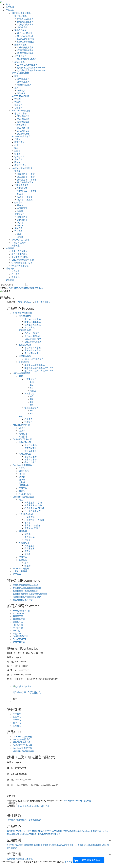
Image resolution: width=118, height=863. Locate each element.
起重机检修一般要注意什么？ (26, 590)
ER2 (32, 381)
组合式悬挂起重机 (25, 21)
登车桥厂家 (18, 621)
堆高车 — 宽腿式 (25, 199)
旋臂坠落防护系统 (25, 50)
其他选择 (18, 231)
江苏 (29, 806)
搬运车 (17, 170)
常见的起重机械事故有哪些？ (26, 585)
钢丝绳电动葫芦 (24, 84)
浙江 (43, 806)
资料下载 (20, 820)
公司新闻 (16, 271)
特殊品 (33, 390)
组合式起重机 (20, 15)
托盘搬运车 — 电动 (26, 176)
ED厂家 (16, 630)
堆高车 (20, 193)
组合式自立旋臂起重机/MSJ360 (31, 67)
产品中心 (10, 10)
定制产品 (18, 159)
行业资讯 (16, 274)
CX (31, 404)
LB (31, 399)
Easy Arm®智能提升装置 (23, 259)
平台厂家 (17, 633)
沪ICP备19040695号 (73, 800)
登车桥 (17, 153)
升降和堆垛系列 (21, 185)
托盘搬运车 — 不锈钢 (27, 179)
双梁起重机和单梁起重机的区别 (27, 596)
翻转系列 (18, 202)
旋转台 (17, 147)
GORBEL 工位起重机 (21, 12)
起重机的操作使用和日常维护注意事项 (30, 593)
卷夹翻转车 (22, 208)
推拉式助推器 (23, 122)
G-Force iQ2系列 (25, 35)
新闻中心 (10, 268)
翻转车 (20, 205)
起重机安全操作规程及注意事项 (27, 588)
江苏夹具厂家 (19, 642)
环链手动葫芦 (23, 81)
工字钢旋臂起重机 (20, 256)
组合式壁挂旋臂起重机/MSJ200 (31, 70)
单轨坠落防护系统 (25, 47)
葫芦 (16, 76)
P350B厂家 (18, 624)
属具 (19, 233)
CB (31, 396)
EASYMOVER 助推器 (21, 110)
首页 (8, 4)
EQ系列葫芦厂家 (20, 636)
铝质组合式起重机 (25, 24)
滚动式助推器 (23, 116)
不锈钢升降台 (20, 165)
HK (31, 410)
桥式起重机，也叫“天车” (24, 599)
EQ (31, 384)
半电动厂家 (18, 627)
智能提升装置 (20, 30)
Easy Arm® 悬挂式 (25, 41)
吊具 (16, 87)
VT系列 (17, 99)
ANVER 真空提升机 (20, 96)
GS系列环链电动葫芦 (26, 58)
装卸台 (17, 150)
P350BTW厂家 (19, 639)
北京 (20, 806)
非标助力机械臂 (19, 242)
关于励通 (10, 7)
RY (31, 413)
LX (31, 402)
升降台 (17, 139)
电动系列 (18, 104)
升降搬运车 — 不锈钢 (27, 190)
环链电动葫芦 (20, 56)
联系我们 (10, 279)
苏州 (34, 806)
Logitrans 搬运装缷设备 (22, 167)
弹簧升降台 (19, 142)
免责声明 (87, 800)
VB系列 (17, 101)
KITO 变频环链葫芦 (20, 73)
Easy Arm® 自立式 (25, 38)
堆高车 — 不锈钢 (25, 196)
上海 (24, 806)
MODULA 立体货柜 (20, 239)
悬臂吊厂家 (18, 616)
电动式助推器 (20, 113)
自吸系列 (18, 107)
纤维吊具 (21, 90)
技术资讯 (16, 277)
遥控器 (20, 236)
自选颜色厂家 (19, 619)
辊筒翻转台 (19, 156)
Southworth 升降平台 (21, 136)
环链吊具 (21, 93)
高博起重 (23, 287)
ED (31, 387)
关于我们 (17, 714)
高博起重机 (14, 287)
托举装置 (16, 245)
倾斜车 (20, 211)
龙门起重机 (22, 27)
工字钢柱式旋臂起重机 (27, 64)
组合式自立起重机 (25, 18)
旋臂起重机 (19, 61)
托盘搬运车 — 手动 (26, 173)
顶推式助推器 (23, 119)
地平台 (17, 144)
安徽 (47, 806)
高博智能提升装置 (35, 287)
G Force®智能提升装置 (22, 262)
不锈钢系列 (19, 213)
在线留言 (28, 820)
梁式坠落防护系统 (25, 53)
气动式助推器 (20, 124)
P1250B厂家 (18, 613)
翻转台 (17, 162)
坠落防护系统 (20, 44)
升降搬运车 (22, 188)
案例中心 (17, 722)
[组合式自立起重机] (22, 685)
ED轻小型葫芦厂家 (21, 610)
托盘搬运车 (22, 216)
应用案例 (10, 248)
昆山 (38, 806)
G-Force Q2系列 (24, 33)
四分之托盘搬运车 (25, 182)
